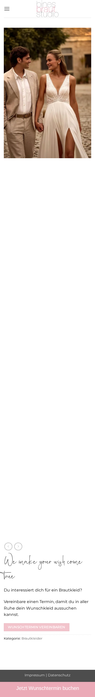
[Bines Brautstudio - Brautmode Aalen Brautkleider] (47, 9)
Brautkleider (32, 638)
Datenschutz (59, 675)
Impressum (35, 675)
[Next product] (8, 546)
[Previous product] (18, 546)
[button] (7, 9)
